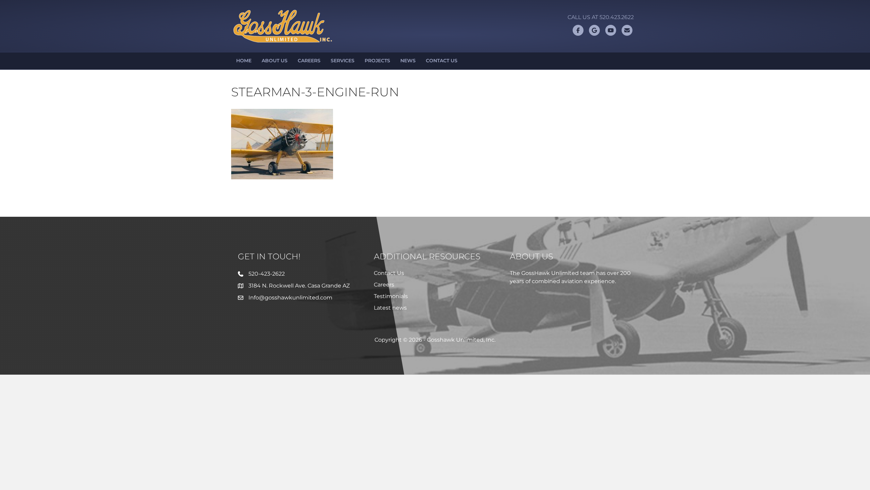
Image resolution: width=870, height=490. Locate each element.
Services (342, 61)
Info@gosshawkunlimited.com (290, 297)
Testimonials (391, 296)
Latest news (390, 308)
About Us (275, 61)
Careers (309, 61)
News (408, 61)
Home (243, 61)
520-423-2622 (266, 274)
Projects (377, 61)
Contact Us (441, 61)
